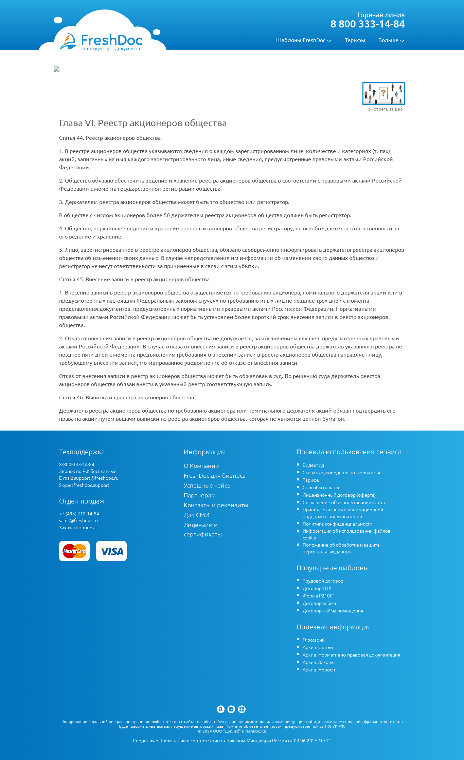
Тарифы (355, 39)
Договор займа (319, 603)
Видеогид (313, 464)
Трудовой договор (323, 580)
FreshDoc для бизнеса (215, 475)
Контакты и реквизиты (216, 505)
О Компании (201, 465)
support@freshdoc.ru (96, 477)
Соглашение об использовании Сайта (344, 502)
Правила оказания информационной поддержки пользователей (343, 512)
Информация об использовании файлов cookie (347, 534)
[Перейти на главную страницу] (101, 41)
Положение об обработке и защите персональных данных (341, 548)
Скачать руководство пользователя (341, 472)
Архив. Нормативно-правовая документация (351, 654)
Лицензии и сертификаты (203, 529)
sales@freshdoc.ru (78, 520)
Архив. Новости (320, 669)
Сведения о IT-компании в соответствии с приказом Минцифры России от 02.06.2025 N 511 (232, 740)
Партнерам (200, 495)
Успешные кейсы (208, 485)
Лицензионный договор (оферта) (339, 494)
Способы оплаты (321, 487)
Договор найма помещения (333, 610)
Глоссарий (314, 639)
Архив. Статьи (318, 647)
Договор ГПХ (317, 588)
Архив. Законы (319, 662)
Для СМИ (197, 514)
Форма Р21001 (319, 595)
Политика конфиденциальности (337, 523)
